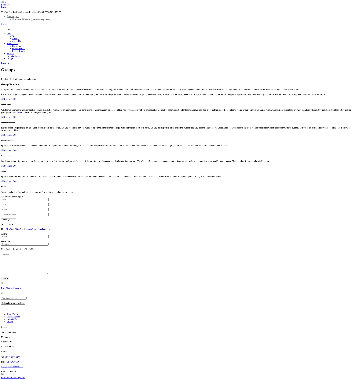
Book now (5, 5)
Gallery (15, 38)
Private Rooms (18, 48)
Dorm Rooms (18, 46)
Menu (3, 24)
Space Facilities (13, 316)
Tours (14, 36)
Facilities (10, 53)
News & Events (13, 56)
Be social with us (8, 371)
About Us (16, 41)
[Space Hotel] (4, 2)
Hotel (9, 33)
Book (3, 7)
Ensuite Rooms (18, 51)
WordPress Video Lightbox (13, 377)
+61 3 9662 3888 (12, 229)
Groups (10, 58)
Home (9, 29)
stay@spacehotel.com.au (12, 366)
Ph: (10, 229)
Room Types (12, 43)
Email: (35, 229)
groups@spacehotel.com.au (38, 229)
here (19, 112)
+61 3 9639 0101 (13, 362)
